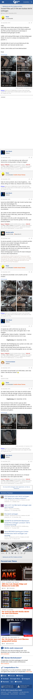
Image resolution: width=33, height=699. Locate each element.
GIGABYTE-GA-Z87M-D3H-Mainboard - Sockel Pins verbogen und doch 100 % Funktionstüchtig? (17, 523)
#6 (31, 272)
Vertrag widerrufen (24, 692)
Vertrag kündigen (5, 694)
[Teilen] (29, 23)
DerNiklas (6, 515)
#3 (31, 179)
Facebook (6, 679)
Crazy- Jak (6, 500)
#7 (31, 326)
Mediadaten (15, 692)
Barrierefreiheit (14, 694)
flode (3, 13)
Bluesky (20, 676)
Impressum (3, 692)
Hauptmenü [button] (3, 2)
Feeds (4, 676)
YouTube (19, 682)
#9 (31, 388)
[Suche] (31, 2)
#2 (31, 157)
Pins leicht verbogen (11, 514)
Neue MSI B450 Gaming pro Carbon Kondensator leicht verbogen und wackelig (16, 533)
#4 (31, 199)
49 (4, 616)
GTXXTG (6, 537)
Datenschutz (22, 694)
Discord (12, 676)
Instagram (27, 679)
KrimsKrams (7, 526)
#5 (31, 238)
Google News (16, 679)
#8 (31, 368)
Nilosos (6, 508)
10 (4, 643)
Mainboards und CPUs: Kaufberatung (19, 526)
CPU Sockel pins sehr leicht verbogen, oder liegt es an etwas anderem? (17, 497)
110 (4, 588)
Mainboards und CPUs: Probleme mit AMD (20, 500)
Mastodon (6, 682)
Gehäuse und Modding (14, 508)
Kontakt (9, 692)
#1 (31, 22)
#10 (31, 461)
